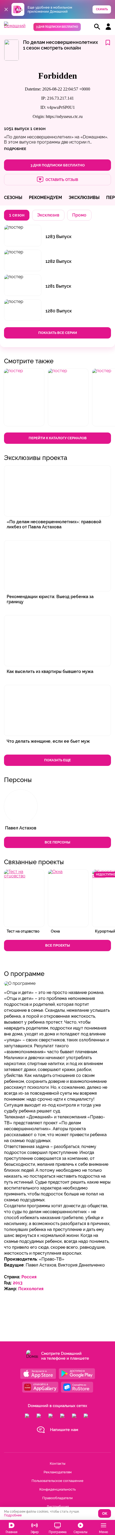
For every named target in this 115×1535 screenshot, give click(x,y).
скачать (102, 9)
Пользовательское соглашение (57, 1481)
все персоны (57, 842)
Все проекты (57, 945)
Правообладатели (57, 1498)
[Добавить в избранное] (108, 43)
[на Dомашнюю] (14, 25)
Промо (79, 215)
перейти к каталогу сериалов (58, 438)
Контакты (57, 1463)
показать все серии (57, 333)
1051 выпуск (16, 128)
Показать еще (57, 760)
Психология (31, 1288)
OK (104, 1514)
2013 (17, 1282)
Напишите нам (64, 1429)
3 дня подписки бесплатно (57, 26)
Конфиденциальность (57, 1489)
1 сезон (37, 128)
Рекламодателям (58, 1472)
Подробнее (13, 1515)
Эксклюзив (48, 215)
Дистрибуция (58, 1507)
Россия (29, 1276)
